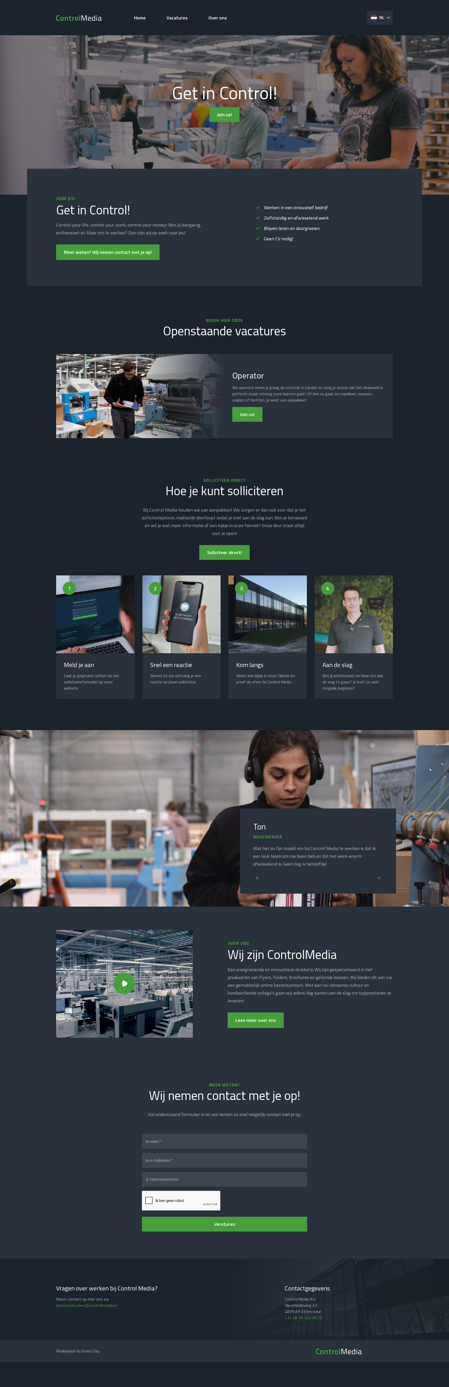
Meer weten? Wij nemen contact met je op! (108, 252)
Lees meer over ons (255, 1020)
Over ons (217, 17)
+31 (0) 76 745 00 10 (303, 1318)
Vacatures (177, 17)
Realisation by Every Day (78, 1351)
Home (140, 17)
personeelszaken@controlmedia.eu (86, 1305)
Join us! (224, 114)
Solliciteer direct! (224, 552)
